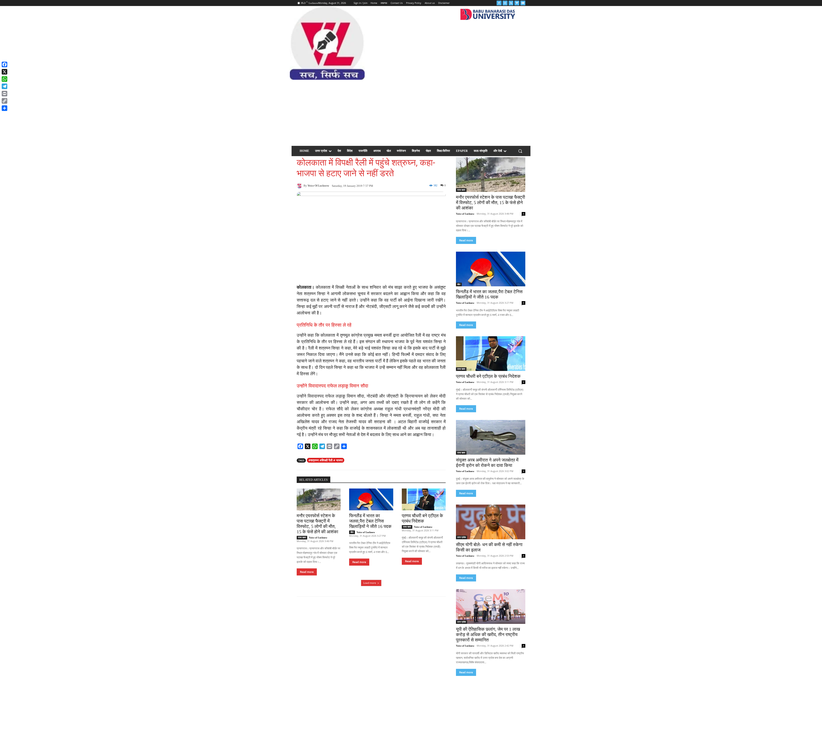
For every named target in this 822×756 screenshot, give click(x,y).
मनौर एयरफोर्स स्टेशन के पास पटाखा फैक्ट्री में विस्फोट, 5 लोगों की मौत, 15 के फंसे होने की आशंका (317, 523)
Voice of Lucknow (318, 185)
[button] (520, 151)
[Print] (4, 93)
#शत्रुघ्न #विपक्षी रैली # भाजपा (325, 460)
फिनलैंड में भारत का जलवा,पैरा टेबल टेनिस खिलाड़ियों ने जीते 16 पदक (370, 521)
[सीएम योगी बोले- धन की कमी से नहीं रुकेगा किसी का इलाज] (490, 522)
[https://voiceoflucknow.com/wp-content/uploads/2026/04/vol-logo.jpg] (327, 43)
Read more (307, 572)
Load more (369, 583)
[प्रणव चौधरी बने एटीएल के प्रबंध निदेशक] (424, 500)
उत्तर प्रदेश (461, 537)
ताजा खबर (302, 537)
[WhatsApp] (4, 79)
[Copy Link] (4, 101)
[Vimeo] (516, 3)
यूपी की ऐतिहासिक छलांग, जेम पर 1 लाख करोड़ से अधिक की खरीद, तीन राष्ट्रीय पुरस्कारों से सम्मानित (488, 634)
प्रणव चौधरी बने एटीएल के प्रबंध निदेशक (422, 518)
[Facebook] (499, 3)
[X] (4, 71)
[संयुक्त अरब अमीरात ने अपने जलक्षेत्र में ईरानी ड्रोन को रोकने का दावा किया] (490, 437)
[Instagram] (505, 3)
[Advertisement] (411, 112)
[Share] (4, 108)
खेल (352, 532)
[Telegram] (4, 86)
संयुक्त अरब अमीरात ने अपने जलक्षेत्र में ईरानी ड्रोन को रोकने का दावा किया (487, 462)
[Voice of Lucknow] (300, 185)
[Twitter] (511, 3)
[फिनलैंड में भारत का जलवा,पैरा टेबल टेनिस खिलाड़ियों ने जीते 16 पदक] (371, 500)
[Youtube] (522, 3)
